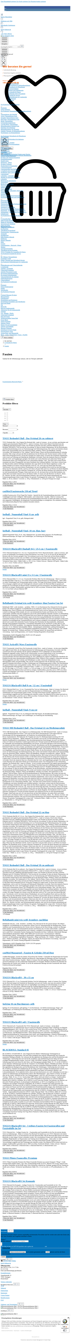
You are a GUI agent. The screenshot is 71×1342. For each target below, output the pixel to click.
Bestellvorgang (5, 1298)
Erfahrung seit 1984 (6, 21)
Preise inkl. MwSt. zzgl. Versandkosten (13, 483)
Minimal (10, 426)
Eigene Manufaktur (6, 17)
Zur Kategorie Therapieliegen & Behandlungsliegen (16, 111)
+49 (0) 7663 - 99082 (9, 1261)
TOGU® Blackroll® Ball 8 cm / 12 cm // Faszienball (27, 685)
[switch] (65, 1330)
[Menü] (68, 1319)
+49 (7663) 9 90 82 (11, 82)
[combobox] (9, 47)
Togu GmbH (12, 416)
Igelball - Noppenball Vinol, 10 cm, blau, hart (24, 531)
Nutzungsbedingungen (53, 1246)
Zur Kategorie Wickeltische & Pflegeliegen (13, 136)
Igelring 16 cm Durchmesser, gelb (18, 1004)
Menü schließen (8, 337)
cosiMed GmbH (13, 415)
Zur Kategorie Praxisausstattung (10, 144)
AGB (47, 1252)
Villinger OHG (13, 420)
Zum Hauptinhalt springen (8, 1)
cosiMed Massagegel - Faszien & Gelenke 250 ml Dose (28, 953)
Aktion (3, 1239)
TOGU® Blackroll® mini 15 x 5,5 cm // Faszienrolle (27, 575)
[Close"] (2, 59)
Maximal (10, 429)
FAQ (2, 1300)
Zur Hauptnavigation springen (37, 1)
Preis (4, 424)
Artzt (10, 413)
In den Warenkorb (8, 485)
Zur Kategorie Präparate (8, 292)
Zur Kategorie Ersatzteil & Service (11, 253)
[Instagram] (5, 10)
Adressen (21, 155)
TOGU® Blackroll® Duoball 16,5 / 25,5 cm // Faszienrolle (30, 549)
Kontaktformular (5, 1273)
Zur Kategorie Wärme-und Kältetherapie (12, 197)
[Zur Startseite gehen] (7, 36)
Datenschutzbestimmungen (17, 1252)
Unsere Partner (5, 1295)
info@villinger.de (6, 29)
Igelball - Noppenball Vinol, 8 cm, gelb (21, 514)
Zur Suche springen (22, 1)
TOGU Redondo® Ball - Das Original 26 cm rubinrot (28, 438)
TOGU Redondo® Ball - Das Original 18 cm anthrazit (28, 865)
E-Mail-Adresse (6, 1241)
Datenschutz (4, 1290)
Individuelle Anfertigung (8, 25)
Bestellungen (27, 155)
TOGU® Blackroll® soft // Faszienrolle (21, 1022)
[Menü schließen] (1, 106)
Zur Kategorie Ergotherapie (9, 282)
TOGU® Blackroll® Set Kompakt (19, 1181)
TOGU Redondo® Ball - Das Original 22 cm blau (26, 812)
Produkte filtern (9, 399)
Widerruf (3, 1288)
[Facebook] (5, 7)
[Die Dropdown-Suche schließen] (22, 46)
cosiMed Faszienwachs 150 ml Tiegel (20, 491)
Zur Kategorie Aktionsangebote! (10, 104)
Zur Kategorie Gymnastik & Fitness (11, 215)
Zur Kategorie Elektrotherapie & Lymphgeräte (14, 262)
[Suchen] (19, 47)
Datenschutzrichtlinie (38, 1246)
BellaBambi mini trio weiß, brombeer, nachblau (25, 920)
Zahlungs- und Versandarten (9, 1304)
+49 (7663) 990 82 (6, 34)
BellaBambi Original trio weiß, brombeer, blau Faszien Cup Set (33, 603)
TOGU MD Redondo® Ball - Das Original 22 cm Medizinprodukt (34, 728)
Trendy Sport (12, 418)
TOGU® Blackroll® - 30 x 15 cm (18, 977)
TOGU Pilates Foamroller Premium (20, 1158)
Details (5, 569)
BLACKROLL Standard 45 (16, 1050)
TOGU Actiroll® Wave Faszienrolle (20, 644)
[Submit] (1, 1244)
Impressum (4, 1293)
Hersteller (6, 409)
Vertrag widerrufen (6, 1282)
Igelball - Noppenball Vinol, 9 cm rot (20, 710)
